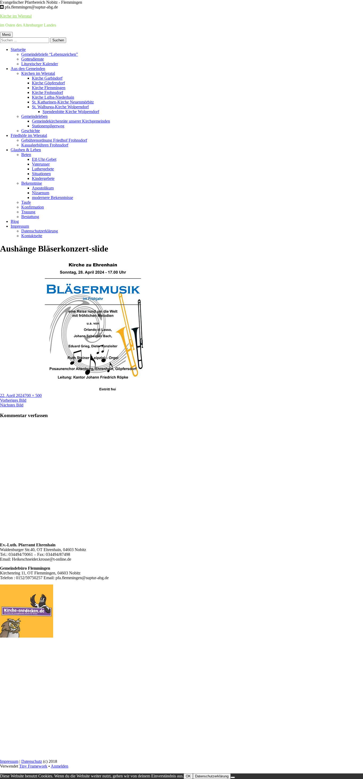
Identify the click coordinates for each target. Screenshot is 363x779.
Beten (26, 154)
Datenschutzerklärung (39, 231)
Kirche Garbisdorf (47, 78)
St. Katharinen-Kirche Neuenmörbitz (63, 102)
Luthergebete (43, 169)
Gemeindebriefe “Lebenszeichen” (49, 54)
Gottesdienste (32, 59)
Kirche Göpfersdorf (48, 83)
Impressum (20, 226)
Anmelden (59, 766)
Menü (6, 35)
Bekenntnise (31, 183)
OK (188, 776)
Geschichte (30, 130)
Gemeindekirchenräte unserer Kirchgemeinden (71, 121)
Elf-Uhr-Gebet (44, 159)
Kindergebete (43, 178)
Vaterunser (41, 164)
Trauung (28, 212)
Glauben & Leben (26, 150)
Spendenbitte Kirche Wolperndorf (71, 111)
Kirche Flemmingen (48, 87)
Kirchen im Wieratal (38, 73)
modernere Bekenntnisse (52, 197)
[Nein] (233, 777)
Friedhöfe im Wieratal (29, 135)
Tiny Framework (33, 766)
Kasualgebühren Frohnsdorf (44, 145)
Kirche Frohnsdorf (47, 92)
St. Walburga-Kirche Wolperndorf (60, 107)
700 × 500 (33, 395)
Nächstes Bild (11, 405)
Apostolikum (43, 188)
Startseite (18, 49)
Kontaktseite (31, 235)
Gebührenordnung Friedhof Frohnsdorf (54, 140)
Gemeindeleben (34, 116)
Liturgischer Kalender (39, 64)
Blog (15, 221)
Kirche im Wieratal (16, 16)
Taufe (26, 202)
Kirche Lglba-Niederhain (53, 97)
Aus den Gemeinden (28, 68)
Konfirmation (32, 207)
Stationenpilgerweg (48, 126)
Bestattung (30, 216)
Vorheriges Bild (13, 400)
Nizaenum (40, 193)
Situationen (41, 173)
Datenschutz (31, 761)
